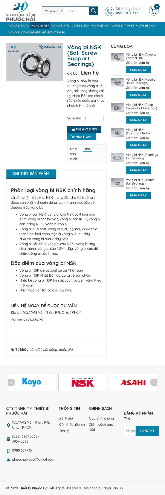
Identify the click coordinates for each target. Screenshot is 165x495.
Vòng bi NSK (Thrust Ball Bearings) (140, 181)
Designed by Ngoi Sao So (102, 488)
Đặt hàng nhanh (128, 10)
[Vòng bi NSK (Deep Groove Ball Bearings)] (117, 107)
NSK (87, 149)
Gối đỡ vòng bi (53, 32)
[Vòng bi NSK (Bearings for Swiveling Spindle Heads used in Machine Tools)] (117, 157)
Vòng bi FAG (60, 25)
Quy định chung (101, 418)
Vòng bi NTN (100, 25)
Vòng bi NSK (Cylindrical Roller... (139, 131)
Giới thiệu (65, 418)
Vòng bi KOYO (18, 25)
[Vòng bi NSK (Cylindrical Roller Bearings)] (117, 132)
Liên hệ (90, 72)
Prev (11, 382)
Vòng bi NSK (40, 25)
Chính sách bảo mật (101, 427)
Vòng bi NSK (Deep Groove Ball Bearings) (141, 106)
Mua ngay (83, 137)
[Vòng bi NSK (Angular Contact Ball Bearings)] (117, 57)
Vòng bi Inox (145, 25)
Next (153, 382)
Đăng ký (147, 431)
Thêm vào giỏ (86, 129)
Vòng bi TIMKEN (123, 25)
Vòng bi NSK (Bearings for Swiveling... (142, 156)
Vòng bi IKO (80, 25)
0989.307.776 (33, 319)
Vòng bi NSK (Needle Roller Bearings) (140, 81)
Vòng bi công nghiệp (24, 32)
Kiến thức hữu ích (71, 424)
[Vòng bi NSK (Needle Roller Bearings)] (117, 82)
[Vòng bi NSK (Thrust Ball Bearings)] (117, 182)
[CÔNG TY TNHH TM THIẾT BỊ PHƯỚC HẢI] (20, 10)
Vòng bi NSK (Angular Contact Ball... (141, 56)
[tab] (31, 174)
